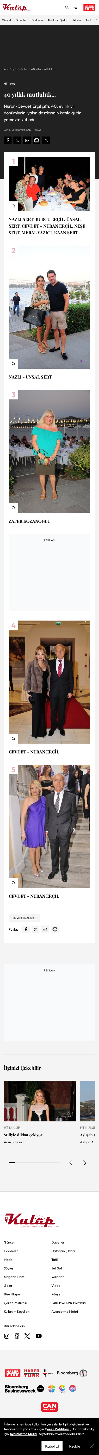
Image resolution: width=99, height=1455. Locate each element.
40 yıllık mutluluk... (43, 69)
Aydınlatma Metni (23, 1434)
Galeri (24, 69)
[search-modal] (66, 7)
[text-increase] (46, 140)
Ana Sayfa (11, 69)
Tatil (88, 20)
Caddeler (37, 20)
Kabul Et (52, 1446)
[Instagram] (7, 1336)
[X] (27, 1336)
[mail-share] (36, 140)
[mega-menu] (75, 7)
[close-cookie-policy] (91, 1446)
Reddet (75, 1446)
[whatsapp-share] (27, 140)
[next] (84, 1163)
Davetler (21, 20)
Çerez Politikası (57, 1429)
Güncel (6, 20)
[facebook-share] (8, 140)
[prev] (71, 1163)
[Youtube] (39, 1336)
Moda (77, 20)
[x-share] (17, 140)
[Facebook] (17, 1336)
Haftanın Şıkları (58, 20)
